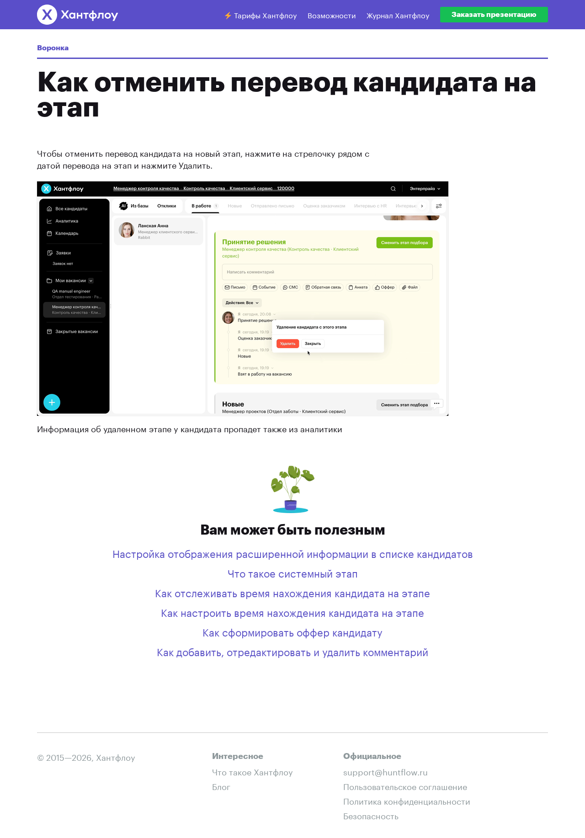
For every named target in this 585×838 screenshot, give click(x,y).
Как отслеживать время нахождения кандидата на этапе (292, 591)
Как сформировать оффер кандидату (292, 631)
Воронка (53, 48)
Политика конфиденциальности (406, 800)
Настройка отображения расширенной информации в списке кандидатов (292, 552)
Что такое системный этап (293, 572)
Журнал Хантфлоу (398, 14)
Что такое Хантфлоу (252, 770)
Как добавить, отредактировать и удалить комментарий (292, 650)
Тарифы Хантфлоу (264, 14)
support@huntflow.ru (385, 770)
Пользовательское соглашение (405, 785)
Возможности (332, 14)
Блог (221, 785)
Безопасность (371, 814)
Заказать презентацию (494, 14)
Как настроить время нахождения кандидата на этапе (292, 611)
